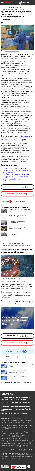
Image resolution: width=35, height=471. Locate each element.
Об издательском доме (10, 397)
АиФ (18, 278)
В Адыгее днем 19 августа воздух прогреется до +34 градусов (18, 371)
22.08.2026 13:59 (6, 243)
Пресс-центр (26, 397)
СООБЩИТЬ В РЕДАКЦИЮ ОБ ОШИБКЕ (14, 413)
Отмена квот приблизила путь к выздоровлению (17, 221)
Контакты (5, 400)
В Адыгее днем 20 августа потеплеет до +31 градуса (15, 319)
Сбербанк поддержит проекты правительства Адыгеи (17, 216)
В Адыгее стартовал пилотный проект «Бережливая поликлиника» (18, 179)
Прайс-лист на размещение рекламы (15, 406)
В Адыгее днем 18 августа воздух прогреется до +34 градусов (18, 377)
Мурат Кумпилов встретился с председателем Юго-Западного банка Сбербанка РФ (17, 170)
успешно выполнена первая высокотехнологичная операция (16, 138)
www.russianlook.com (12, 51)
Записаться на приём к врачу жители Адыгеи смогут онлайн (19, 227)
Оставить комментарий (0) (17, 194)
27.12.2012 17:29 (5, 7)
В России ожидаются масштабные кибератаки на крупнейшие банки (16, 175)
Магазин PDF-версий (18, 400)
